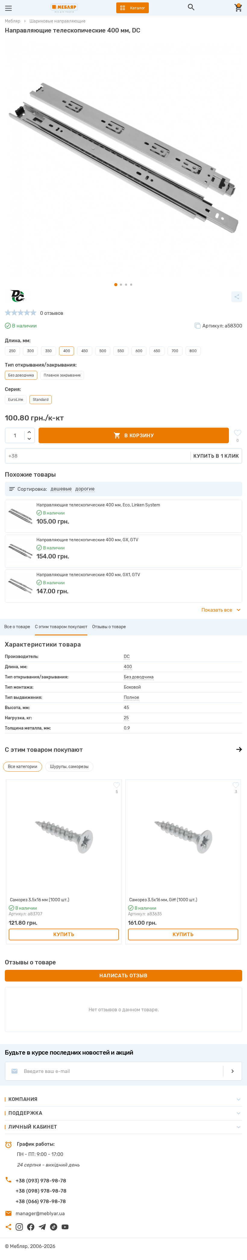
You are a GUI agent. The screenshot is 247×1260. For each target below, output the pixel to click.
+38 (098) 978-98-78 (41, 1191)
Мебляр (12, 21)
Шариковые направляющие (58, 21)
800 (193, 351)
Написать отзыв (123, 976)
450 (84, 351)
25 (126, 718)
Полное (131, 697)
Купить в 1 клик (216, 456)
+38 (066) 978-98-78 (41, 1201)
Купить (63, 934)
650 (157, 351)
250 (12, 351)
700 (175, 351)
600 (139, 351)
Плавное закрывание (62, 375)
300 (30, 351)
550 (120, 351)
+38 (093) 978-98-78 (41, 1181)
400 (128, 666)
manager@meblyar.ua (40, 1213)
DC (127, 656)
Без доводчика (139, 677)
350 (48, 351)
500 (102, 351)
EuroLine (15, 400)
